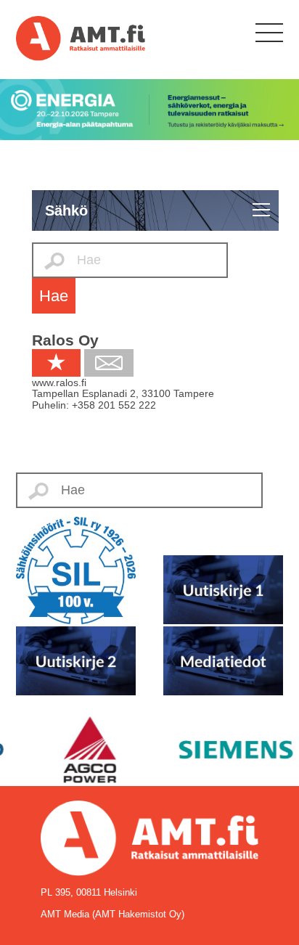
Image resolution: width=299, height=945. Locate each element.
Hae (53, 296)
